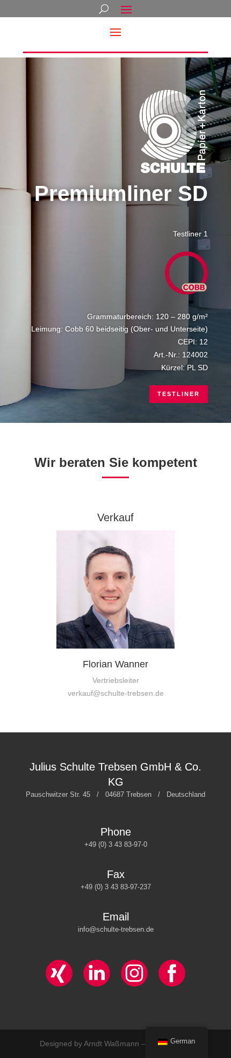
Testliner (178, 394)
